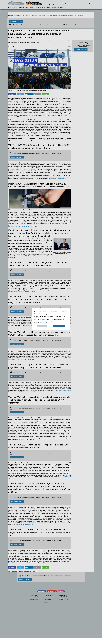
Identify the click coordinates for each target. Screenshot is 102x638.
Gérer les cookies (42, 326)
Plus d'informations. (44, 322)
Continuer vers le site (59, 326)
